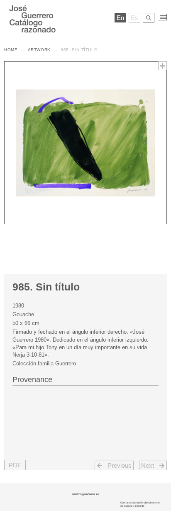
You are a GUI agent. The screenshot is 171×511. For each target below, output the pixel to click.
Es (134, 17)
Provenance (32, 379)
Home (10, 49)
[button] (15, 465)
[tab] (85, 379)
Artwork (39, 49)
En (120, 17)
